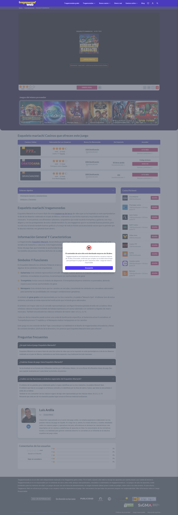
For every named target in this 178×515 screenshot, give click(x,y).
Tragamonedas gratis (71, 3)
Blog (143, 3)
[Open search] (157, 3)
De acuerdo (89, 268)
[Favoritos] (148, 3)
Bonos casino (104, 3)
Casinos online (131, 3)
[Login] (153, 3)
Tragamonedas (88, 3)
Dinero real (118, 3)
